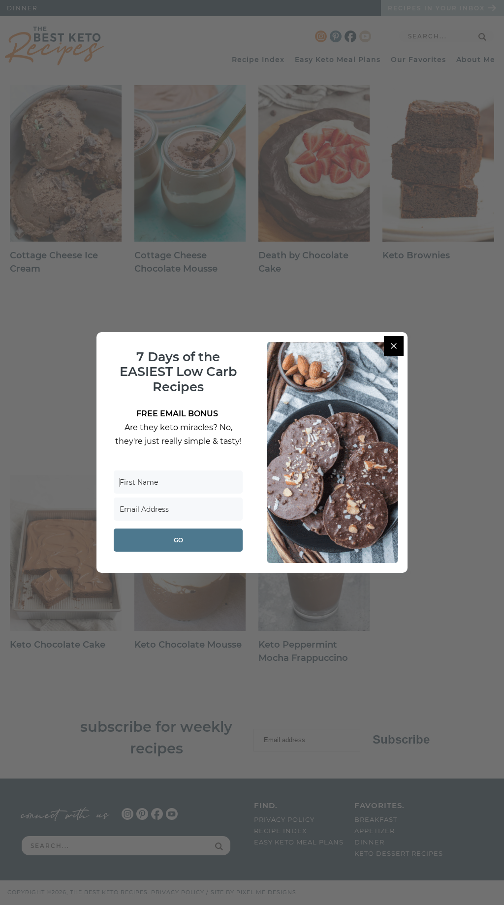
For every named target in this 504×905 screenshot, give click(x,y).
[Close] (394, 346)
